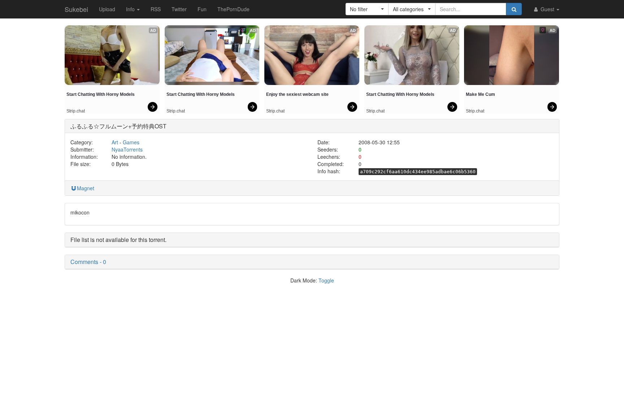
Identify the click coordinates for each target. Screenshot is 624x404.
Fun (202, 9)
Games (131, 142)
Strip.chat (75, 111)
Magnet (85, 188)
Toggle (326, 280)
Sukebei (76, 9)
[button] (367, 9)
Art (115, 142)
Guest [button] (547, 9)
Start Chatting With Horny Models (100, 94)
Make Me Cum (480, 94)
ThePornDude (233, 9)
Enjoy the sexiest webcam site (297, 94)
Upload (107, 9)
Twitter (179, 9)
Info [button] (131, 9)
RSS (156, 9)
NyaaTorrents (127, 149)
